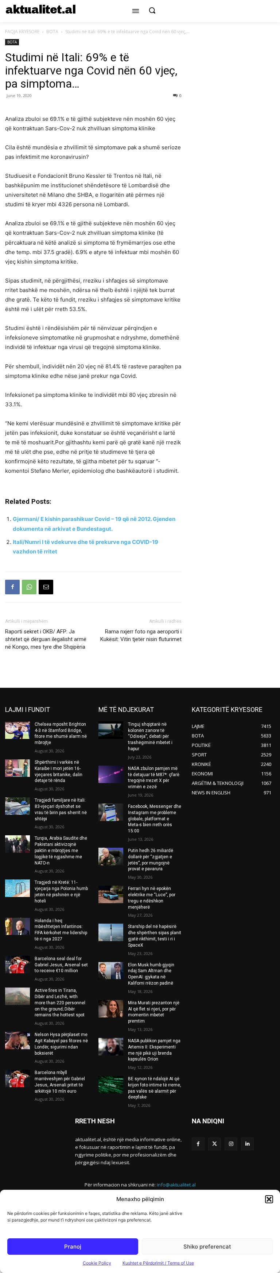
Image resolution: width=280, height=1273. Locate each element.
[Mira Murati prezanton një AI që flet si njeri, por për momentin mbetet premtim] (110, 1008)
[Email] (46, 587)
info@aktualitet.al (176, 1184)
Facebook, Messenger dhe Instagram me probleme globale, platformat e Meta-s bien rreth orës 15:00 (154, 818)
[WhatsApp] (29, 587)
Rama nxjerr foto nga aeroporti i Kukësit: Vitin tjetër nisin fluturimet (141, 635)
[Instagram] (231, 1144)
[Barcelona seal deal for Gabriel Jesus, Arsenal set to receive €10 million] (17, 964)
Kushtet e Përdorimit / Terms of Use (158, 1263)
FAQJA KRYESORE (22, 31)
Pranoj (72, 1246)
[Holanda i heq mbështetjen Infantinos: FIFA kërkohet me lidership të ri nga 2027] (17, 926)
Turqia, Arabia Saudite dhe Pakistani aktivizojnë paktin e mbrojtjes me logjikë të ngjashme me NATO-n (61, 850)
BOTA (52, 31)
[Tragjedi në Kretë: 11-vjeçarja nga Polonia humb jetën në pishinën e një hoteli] (17, 888)
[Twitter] (214, 1144)
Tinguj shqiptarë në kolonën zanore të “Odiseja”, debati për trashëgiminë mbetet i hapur (150, 736)
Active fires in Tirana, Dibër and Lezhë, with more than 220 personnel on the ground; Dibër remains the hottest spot (60, 1002)
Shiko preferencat (207, 1246)
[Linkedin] (247, 1144)
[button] (269, 1199)
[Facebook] (12, 587)
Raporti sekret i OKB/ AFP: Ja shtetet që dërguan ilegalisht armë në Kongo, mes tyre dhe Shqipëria (45, 639)
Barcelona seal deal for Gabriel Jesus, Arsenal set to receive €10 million (61, 965)
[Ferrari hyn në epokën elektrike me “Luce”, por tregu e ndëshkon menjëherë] (110, 894)
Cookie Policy (97, 1263)
